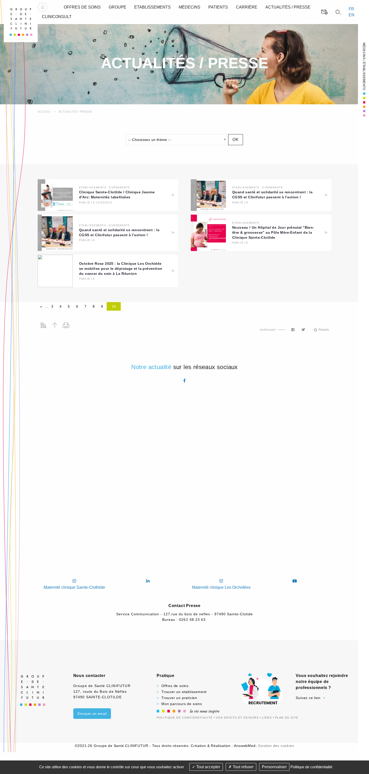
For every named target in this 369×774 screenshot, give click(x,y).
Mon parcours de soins (181, 704)
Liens (267, 717)
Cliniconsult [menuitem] (57, 17)
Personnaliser (274, 767)
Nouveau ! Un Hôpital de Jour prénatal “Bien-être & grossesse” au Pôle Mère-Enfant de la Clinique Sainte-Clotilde (273, 232)
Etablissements (92, 187)
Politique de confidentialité (185, 717)
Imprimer (66, 325)
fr (351, 9)
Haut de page (54, 325)
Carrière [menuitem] (246, 7)
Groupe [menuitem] (117, 7)
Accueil (44, 111)
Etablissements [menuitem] (152, 7)
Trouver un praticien (179, 698)
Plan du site (286, 717)
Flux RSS (43, 325)
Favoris (324, 329)
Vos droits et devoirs (237, 717)
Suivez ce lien (308, 698)
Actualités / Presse (75, 111)
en (351, 15)
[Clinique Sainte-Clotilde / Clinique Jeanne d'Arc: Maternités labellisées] (55, 195)
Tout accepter (207, 767)
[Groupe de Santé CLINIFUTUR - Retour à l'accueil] (21, 21)
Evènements (119, 187)
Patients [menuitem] (218, 7)
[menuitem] (42, 7)
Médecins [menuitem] (189, 7)
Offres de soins (175, 686)
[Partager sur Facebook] (293, 330)
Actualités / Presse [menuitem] (288, 7)
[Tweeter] (303, 330)
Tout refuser (243, 767)
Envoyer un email (92, 714)
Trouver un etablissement (184, 692)
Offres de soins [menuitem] (82, 7)
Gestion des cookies (276, 746)
